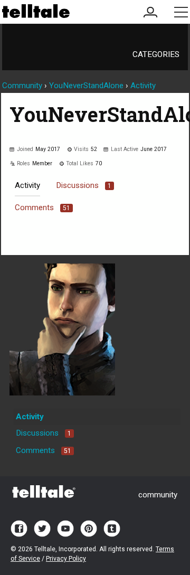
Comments (42, 207)
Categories (155, 54)
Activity (27, 185)
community (157, 494)
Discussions (83, 185)
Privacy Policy (66, 558)
